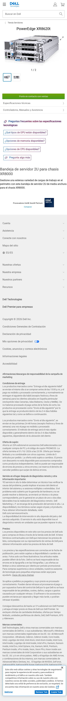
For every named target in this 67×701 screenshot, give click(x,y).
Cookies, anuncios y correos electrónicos (24, 348)
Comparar (28, 207)
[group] (33, 51)
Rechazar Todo (41, 692)
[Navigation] (4, 4)
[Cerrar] (62, 667)
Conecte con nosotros (14, 238)
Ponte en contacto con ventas (33, 96)
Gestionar (9, 692)
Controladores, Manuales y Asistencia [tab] (23, 110)
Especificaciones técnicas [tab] (16, 103)
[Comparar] (49, 202)
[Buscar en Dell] (60, 13)
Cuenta (6, 223)
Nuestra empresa (11, 272)
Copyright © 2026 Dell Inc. (16, 319)
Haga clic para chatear (23, 575)
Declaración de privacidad (16, 334)
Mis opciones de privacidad (17, 341)
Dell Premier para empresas (17, 306)
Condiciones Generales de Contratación (24, 326)
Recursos (7, 287)
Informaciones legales (14, 356)
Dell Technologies (12, 299)
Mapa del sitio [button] (10, 245)
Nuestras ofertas (11, 264)
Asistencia (8, 230)
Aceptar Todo (56, 692)
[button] (55, 4)
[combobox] (33, 14)
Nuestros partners (12, 279)
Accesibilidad (9, 363)
